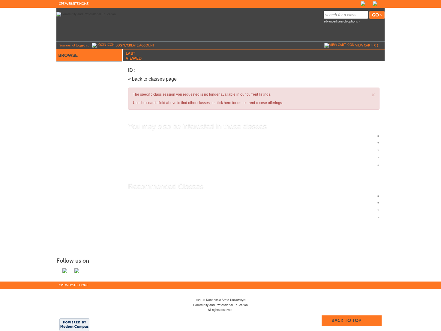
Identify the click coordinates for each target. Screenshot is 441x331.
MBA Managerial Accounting (163, 210)
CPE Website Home (73, 4)
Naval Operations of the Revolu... (167, 157)
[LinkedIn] (375, 3)
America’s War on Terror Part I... (165, 165)
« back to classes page (152, 79)
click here (223, 103)
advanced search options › (342, 21)
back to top (346, 320)
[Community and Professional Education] (86, 14)
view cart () (366, 45)
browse (68, 55)
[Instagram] (369, 3)
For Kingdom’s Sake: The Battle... (167, 143)
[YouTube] (381, 3)
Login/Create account (135, 45)
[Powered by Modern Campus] (74, 324)
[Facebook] (363, 3)
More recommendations (159, 217)
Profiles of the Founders (159, 136)
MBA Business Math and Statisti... (167, 196)
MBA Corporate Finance (159, 203)
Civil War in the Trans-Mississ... (165, 150)
